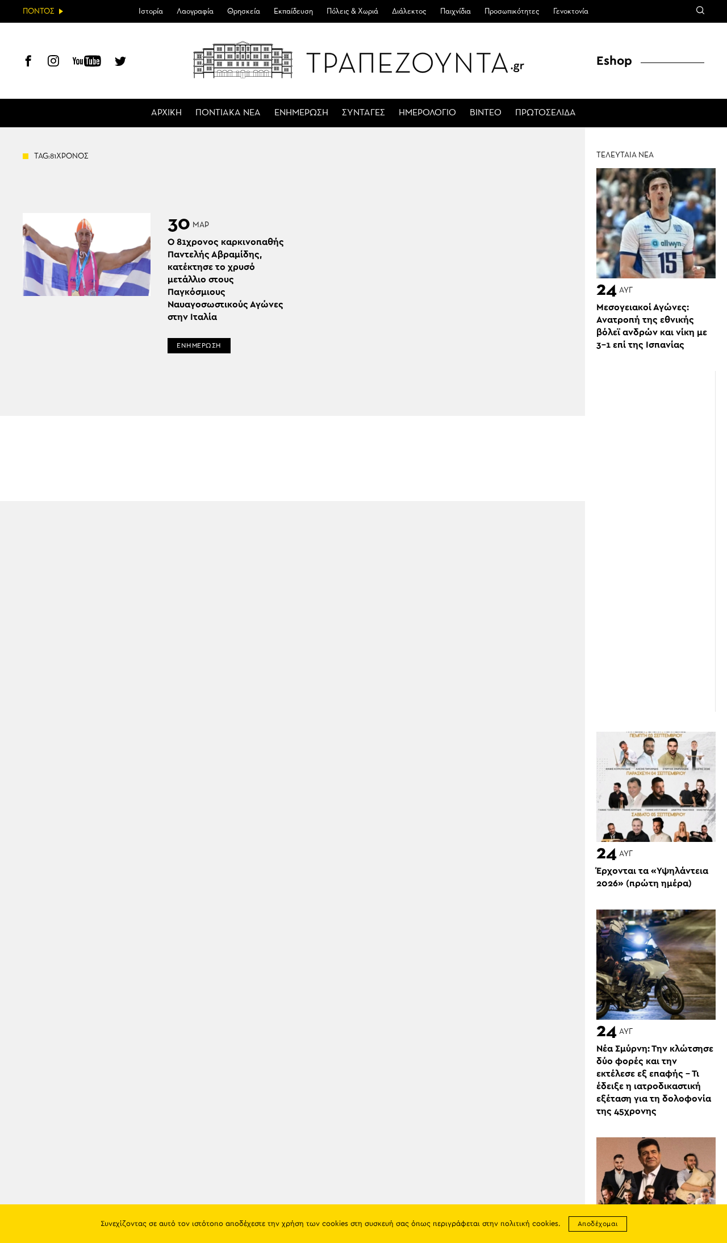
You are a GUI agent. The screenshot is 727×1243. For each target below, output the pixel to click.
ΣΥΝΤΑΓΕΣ (363, 113)
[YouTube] (87, 62)
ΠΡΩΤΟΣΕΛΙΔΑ (545, 113)
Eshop (614, 61)
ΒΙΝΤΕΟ (486, 113)
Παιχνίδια (455, 11)
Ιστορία (151, 11)
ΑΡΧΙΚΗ (166, 113)
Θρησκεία (243, 11)
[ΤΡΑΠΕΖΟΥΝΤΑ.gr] (363, 59)
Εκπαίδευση (293, 11)
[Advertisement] (661, 541)
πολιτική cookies (529, 1224)
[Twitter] (120, 62)
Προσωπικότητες (512, 11)
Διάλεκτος (409, 11)
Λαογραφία (195, 11)
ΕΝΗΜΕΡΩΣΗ (301, 113)
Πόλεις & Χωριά (352, 11)
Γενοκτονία (570, 11)
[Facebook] (28, 62)
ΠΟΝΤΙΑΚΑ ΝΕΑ (228, 113)
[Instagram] (53, 62)
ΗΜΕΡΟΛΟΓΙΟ (427, 113)
